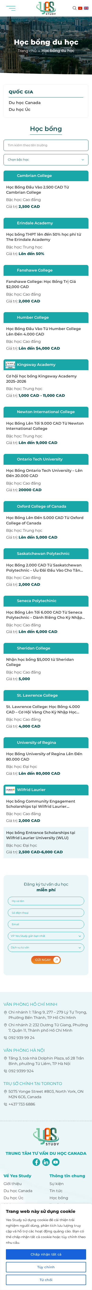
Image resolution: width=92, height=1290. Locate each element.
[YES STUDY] (46, 8)
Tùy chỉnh (46, 1267)
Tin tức (56, 1190)
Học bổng (59, 1197)
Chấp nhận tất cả (46, 1254)
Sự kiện (57, 1183)
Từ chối (46, 1280)
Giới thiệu (13, 1183)
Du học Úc (19, 109)
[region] (46, 1247)
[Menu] (12, 8)
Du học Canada (25, 102)
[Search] (74, 8)
